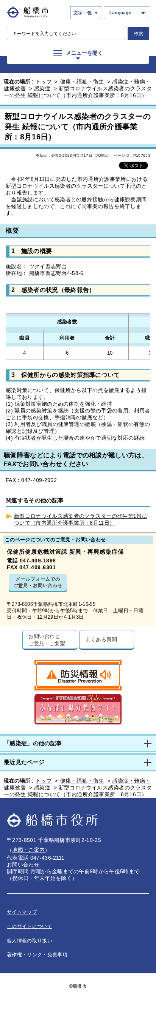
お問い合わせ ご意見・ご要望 (46, 639)
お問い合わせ (23, 865)
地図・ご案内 (28, 850)
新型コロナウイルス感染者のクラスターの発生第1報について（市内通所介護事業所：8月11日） (80, 519)
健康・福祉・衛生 (82, 82)
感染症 (42, 88)
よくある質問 (101, 639)
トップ (44, 82)
